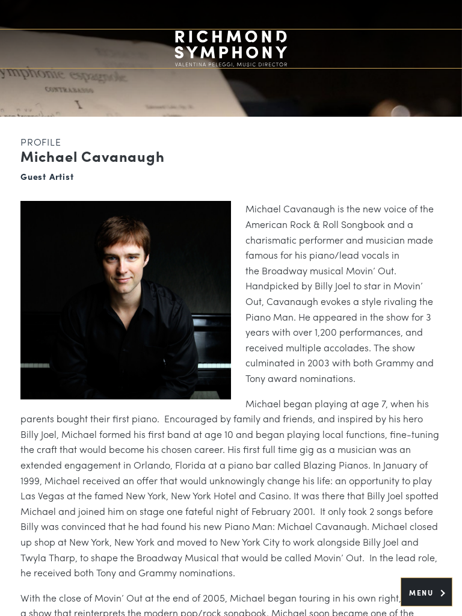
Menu (422, 592)
